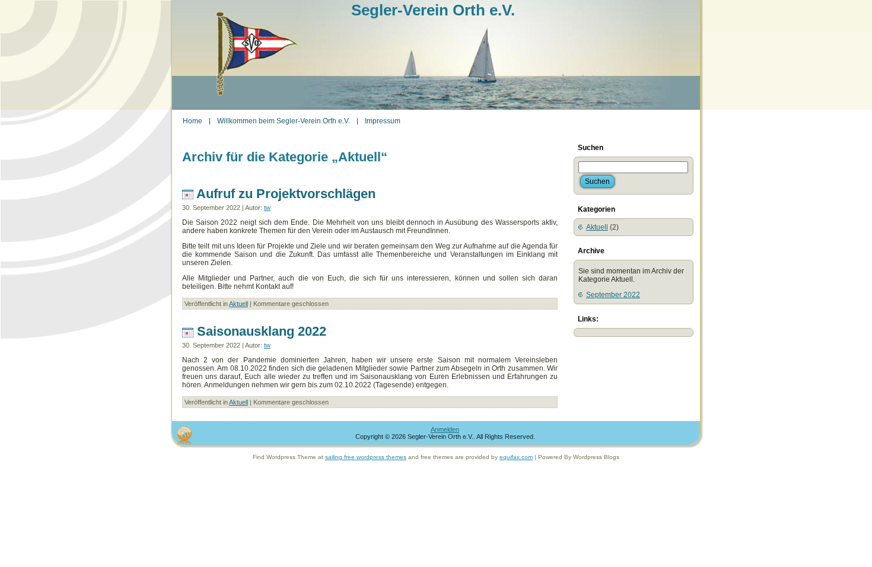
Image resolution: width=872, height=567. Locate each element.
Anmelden (445, 429)
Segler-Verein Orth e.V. (433, 10)
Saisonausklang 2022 (261, 331)
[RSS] (184, 435)
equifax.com (516, 457)
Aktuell (238, 303)
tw (267, 207)
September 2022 (613, 295)
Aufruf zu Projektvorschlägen (285, 193)
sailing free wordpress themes (365, 457)
